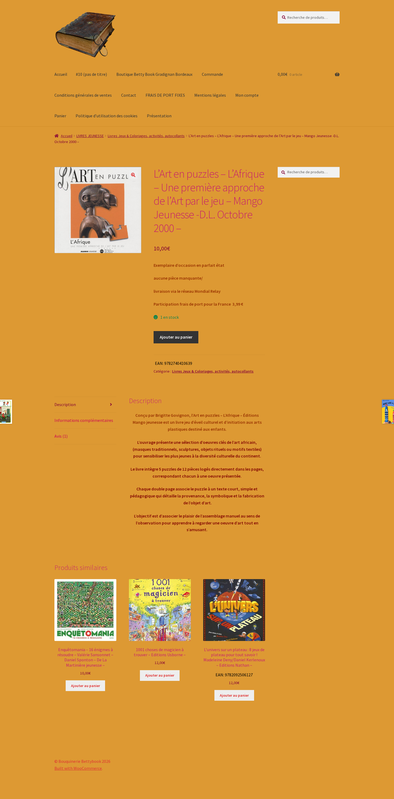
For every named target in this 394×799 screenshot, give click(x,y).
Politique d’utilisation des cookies (106, 115)
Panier (60, 115)
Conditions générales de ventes (83, 95)
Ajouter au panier (176, 337)
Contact (128, 95)
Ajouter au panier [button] (85, 685)
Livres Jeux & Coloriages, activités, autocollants (146, 135)
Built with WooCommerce (78, 768)
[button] (133, 175)
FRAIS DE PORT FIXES (165, 95)
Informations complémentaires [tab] (83, 420)
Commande (212, 74)
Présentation (159, 115)
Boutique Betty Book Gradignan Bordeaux (154, 74)
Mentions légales (210, 95)
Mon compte (247, 95)
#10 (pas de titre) (91, 74)
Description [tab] (65, 404)
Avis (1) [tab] (61, 436)
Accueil (60, 74)
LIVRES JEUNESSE (90, 135)
